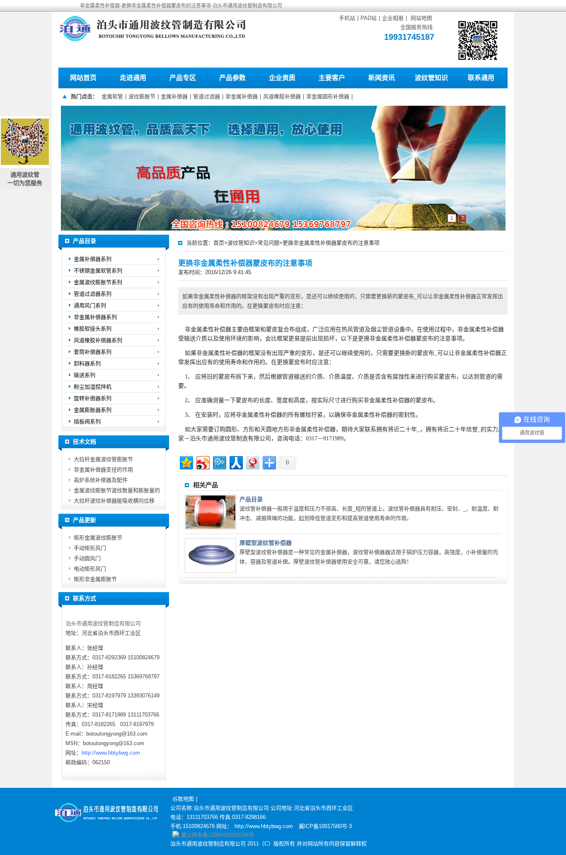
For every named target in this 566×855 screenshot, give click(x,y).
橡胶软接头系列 (92, 328)
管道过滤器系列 (92, 294)
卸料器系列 (87, 363)
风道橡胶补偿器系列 (98, 340)
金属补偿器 (174, 96)
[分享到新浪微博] (202, 461)
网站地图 (421, 18)
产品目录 (251, 499)
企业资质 (282, 77)
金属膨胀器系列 (92, 410)
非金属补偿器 (241, 96)
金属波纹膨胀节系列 (98, 282)
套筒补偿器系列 (92, 352)
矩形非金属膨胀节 (95, 579)
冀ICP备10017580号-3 (325, 826)
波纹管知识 (431, 77)
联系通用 (481, 77)
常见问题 (268, 243)
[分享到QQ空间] (186, 461)
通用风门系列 (90, 305)
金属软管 (112, 96)
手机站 (347, 18)
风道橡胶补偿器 (282, 96)
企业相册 (393, 18)
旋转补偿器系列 (92, 398)
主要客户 (332, 77)
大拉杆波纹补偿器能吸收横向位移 (114, 501)
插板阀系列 (87, 421)
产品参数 (232, 77)
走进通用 (133, 77)
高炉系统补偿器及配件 (101, 480)
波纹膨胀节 (141, 96)
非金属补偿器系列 (95, 317)
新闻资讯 (381, 77)
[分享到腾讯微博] (219, 461)
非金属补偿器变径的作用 (103, 469)
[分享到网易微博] (252, 461)
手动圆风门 (87, 558)
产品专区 (182, 77)
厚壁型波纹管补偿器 (265, 542)
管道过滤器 (206, 96)
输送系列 (84, 375)
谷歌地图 (183, 799)
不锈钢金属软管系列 (98, 270)
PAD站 (368, 18)
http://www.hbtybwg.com (111, 753)
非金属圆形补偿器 (327, 96)
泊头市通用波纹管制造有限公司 (103, 623)
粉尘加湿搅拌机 (92, 387)
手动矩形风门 (90, 548)
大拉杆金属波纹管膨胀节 (103, 459)
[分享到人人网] (235, 461)
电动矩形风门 (90, 569)
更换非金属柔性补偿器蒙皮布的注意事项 (331, 243)
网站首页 (83, 77)
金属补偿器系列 (92, 259)
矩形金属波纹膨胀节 (98, 537)
